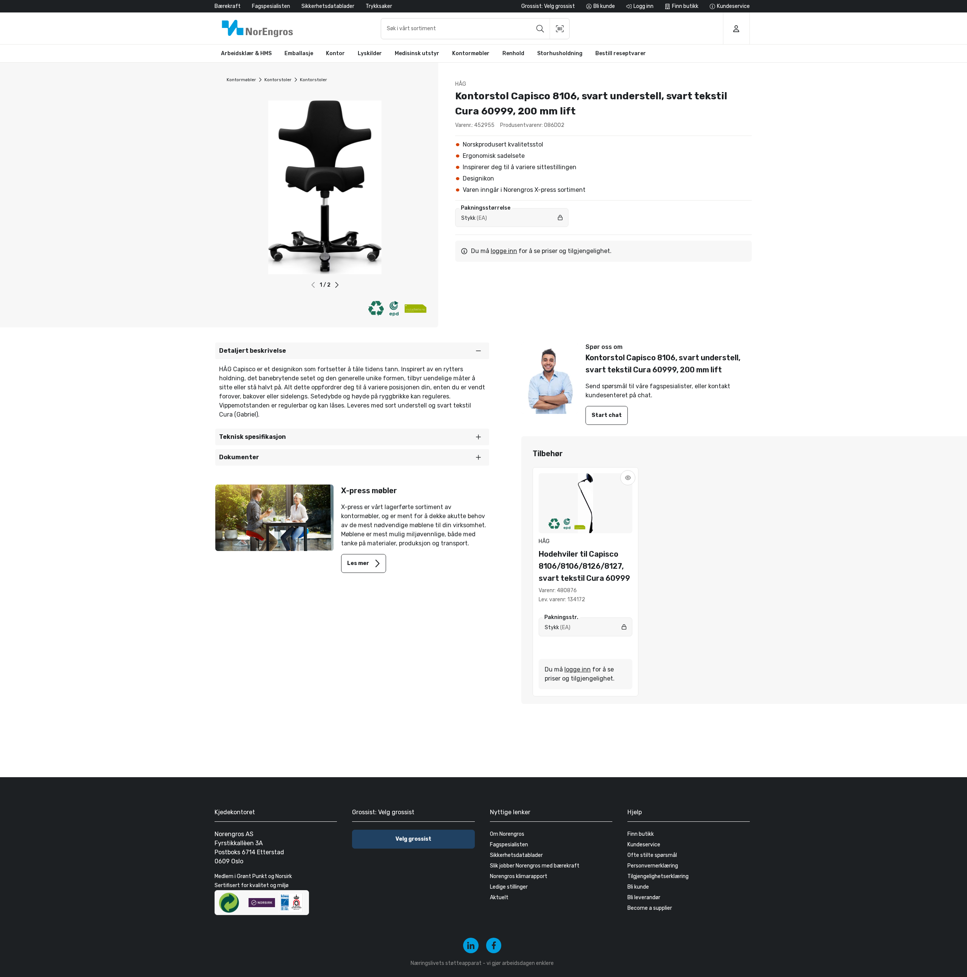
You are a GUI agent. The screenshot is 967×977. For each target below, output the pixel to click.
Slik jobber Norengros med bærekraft (534, 866)
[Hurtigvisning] (627, 477)
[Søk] (540, 28)
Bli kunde (638, 887)
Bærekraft (228, 6)
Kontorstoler (278, 79)
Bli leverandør (643, 897)
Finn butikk (640, 834)
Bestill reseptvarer (620, 53)
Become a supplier (649, 908)
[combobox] (475, 28)
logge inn (504, 251)
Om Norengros (507, 834)
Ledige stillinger (509, 887)
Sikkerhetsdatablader (327, 6)
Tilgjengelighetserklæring (658, 876)
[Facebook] (494, 945)
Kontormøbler (241, 79)
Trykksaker (379, 6)
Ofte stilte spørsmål (652, 855)
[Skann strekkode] (560, 28)
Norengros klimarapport (518, 876)
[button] (336, 285)
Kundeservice (643, 844)
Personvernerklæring (652, 866)
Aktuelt (499, 897)
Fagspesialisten (271, 6)
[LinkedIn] (471, 945)
